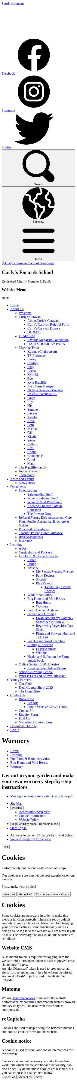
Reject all (9, 894)
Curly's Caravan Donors (43, 328)
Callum (32, 444)
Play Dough (44, 583)
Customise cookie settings (52, 894)
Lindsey (32, 363)
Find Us (24, 718)
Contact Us (17, 695)
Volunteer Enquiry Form (35, 722)
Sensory (32, 568)
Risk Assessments (31, 537)
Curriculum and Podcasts (36, 552)
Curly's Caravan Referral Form (48, 324)
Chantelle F (35, 456)
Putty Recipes (45, 575)
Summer (33, 409)
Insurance (25, 541)
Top (5, 846)
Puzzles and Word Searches (46, 641)
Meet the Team (29, 347)
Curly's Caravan (30, 317)
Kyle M (32, 374)
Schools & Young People (36, 672)
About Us (17, 309)
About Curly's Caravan (43, 320)
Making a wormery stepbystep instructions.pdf (41, 796)
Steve (31, 440)
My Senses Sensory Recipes (55, 571)
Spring (31, 564)
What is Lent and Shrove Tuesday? (42, 676)
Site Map (16, 803)
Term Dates (26, 475)
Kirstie (31, 436)
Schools (32, 703)
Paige (31, 398)
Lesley (31, 359)
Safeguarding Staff (40, 494)
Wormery (42, 606)
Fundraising (27, 336)
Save (39, 1077)
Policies (17, 807)
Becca (31, 371)
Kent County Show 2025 (36, 687)
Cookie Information (32, 816)
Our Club (25, 683)
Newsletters (27, 483)
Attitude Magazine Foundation (48, 340)
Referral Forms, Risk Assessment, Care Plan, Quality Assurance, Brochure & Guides (45, 521)
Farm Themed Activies (42, 610)
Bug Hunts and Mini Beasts (46, 598)
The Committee (29, 691)
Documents (18, 486)
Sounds (41, 579)
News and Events (22, 479)
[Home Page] (28, 263)
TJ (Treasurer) (36, 355)
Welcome (25, 313)
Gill (30, 432)
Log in (14, 730)
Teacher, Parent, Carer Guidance (41, 533)
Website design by (30, 839)
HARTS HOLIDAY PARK (46, 344)
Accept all (25, 894)
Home (14, 305)
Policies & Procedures (34, 529)
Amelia (32, 417)
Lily (30, 402)
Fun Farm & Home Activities (38, 556)
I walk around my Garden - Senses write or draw (54, 620)
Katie (31, 421)
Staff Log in (18, 828)
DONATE (34, 332)
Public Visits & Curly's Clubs (47, 707)
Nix (30, 405)
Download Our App (23, 726)
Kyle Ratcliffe (36, 382)
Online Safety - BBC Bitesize (39, 664)
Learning (16, 544)
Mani (30, 463)
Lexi (30, 448)
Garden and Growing (41, 614)
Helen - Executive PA (42, 394)
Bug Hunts (43, 602)
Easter (31, 560)
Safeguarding (28, 490)
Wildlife (41, 653)
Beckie (32, 413)
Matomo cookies (23, 998)
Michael (32, 429)
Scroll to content (13, 3)
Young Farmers (20, 680)
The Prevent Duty (39, 514)
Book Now (26, 699)
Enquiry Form (28, 714)
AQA (23, 548)
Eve (30, 378)
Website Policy (29, 819)
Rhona (31, 452)
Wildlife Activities (39, 595)
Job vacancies (28, 471)
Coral (31, 459)
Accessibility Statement (34, 812)
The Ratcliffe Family (33, 467)
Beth (30, 425)
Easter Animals (46, 649)
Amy (30, 367)
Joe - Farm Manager (41, 386)
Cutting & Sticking (40, 645)
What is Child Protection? (44, 502)
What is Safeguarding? (42, 498)
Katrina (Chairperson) (42, 351)
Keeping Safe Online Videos (46, 668)
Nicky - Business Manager (45, 390)
